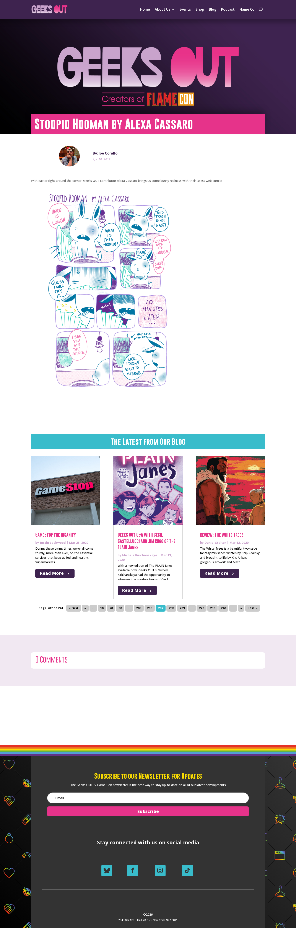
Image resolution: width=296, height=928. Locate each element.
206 (149, 608)
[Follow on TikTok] (187, 870)
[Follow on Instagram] (160, 870)
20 (111, 608)
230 (212, 608)
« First (73, 608)
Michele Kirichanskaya (139, 555)
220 (201, 608)
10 (102, 608)
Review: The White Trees (222, 534)
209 (182, 608)
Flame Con (248, 9)
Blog (212, 9)
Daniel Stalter (215, 543)
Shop (200, 9)
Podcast (228, 9)
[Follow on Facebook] (132, 870)
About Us (162, 9)
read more (52, 573)
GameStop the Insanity (55, 534)
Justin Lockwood (53, 543)
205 (138, 608)
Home (145, 9)
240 (223, 608)
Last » (252, 608)
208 (171, 608)
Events (185, 9)
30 (120, 608)
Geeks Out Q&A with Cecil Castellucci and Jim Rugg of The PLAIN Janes (147, 541)
